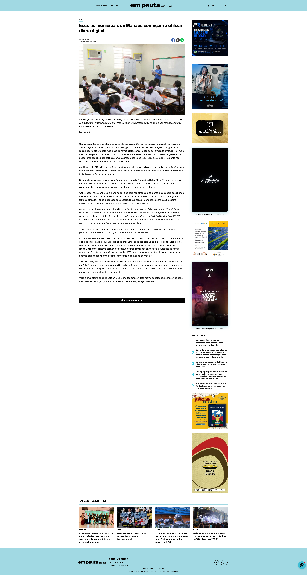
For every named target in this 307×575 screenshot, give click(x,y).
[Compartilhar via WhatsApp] (182, 40)
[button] (302, 565)
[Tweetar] (178, 40)
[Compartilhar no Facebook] (173, 40)
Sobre (112, 568)
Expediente (123, 568)
